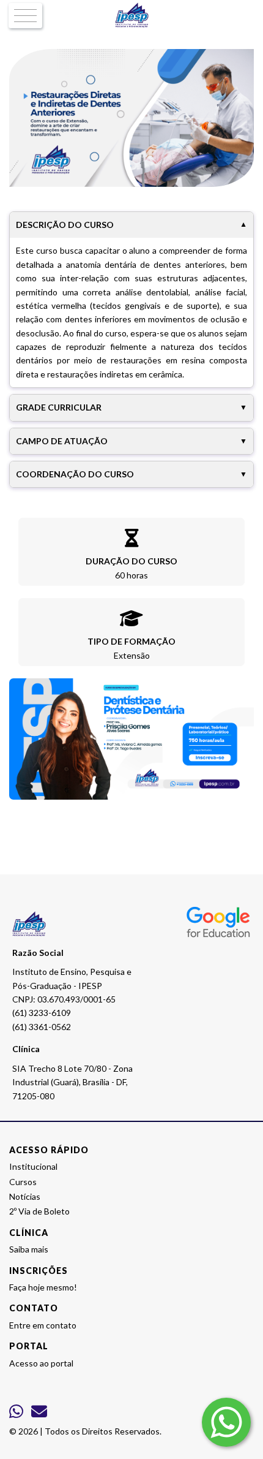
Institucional (33, 1166)
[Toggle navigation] (25, 16)
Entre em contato (42, 1325)
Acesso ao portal (41, 1363)
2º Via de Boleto (39, 1211)
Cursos (23, 1182)
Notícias (24, 1196)
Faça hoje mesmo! (43, 1287)
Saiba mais (28, 1249)
